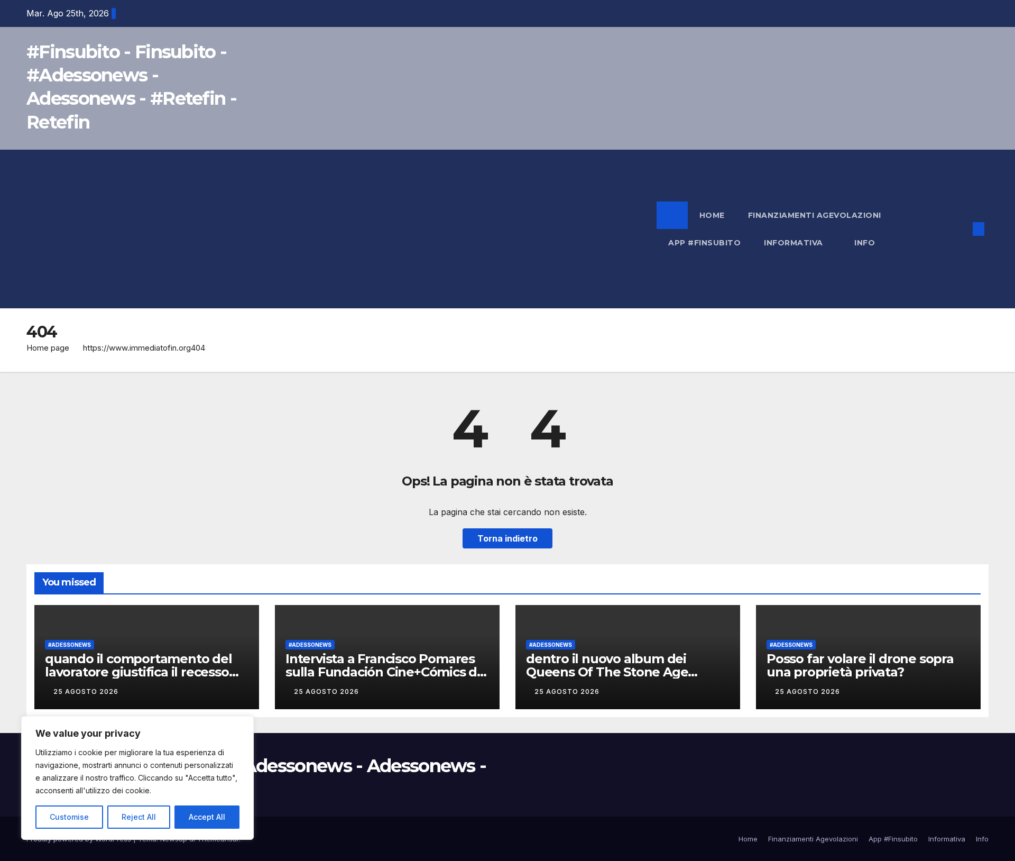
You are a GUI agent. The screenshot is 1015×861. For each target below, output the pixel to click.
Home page (47, 348)
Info (866, 243)
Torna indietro (507, 538)
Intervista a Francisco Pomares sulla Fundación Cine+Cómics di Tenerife (382, 672)
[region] (137, 778)
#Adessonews (69, 645)
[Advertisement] (341, 229)
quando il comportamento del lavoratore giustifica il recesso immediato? (138, 672)
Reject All (139, 816)
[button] (961, 229)
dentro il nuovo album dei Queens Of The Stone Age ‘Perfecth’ (607, 672)
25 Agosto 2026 (87, 691)
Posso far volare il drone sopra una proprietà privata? (860, 665)
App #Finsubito (704, 243)
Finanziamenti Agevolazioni (814, 215)
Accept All (207, 816)
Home (712, 215)
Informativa (794, 243)
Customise (69, 816)
